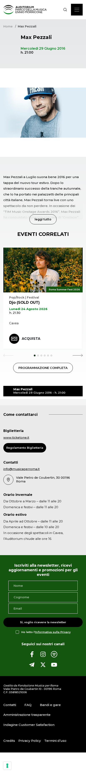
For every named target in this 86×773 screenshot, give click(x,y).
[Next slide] (78, 355)
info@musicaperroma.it (21, 469)
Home (8, 26)
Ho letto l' (46, 632)
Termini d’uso (55, 741)
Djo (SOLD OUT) (24, 302)
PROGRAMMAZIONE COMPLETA (43, 368)
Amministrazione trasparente (27, 715)
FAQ (28, 705)
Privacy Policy (29, 741)
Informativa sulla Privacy (53, 632)
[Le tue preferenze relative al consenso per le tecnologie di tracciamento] (7, 766)
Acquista (31, 339)
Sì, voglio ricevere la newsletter (43, 622)
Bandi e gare (50, 705)
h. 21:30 (14, 313)
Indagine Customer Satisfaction (28, 725)
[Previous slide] (8, 355)
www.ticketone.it (16, 437)
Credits (9, 741)
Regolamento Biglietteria (24, 447)
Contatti (9, 705)
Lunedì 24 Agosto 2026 (28, 309)
